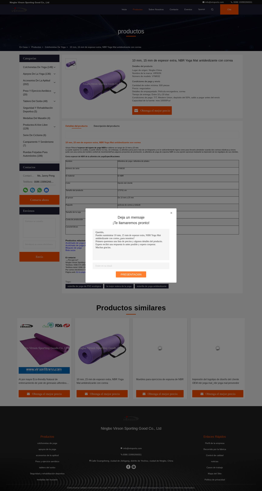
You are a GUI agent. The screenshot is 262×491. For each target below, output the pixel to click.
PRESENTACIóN (131, 274)
